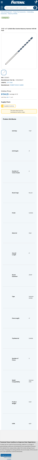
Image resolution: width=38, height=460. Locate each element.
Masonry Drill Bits (12, 13)
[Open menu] (1, 2)
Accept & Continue (6, 455)
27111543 (9, 82)
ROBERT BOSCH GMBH (17, 85)
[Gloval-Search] (35, 7)
